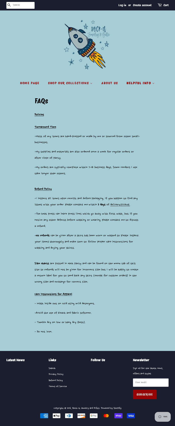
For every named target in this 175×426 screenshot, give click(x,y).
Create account (142, 5)
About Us (109, 83)
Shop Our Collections (69, 83)
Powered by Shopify (111, 408)
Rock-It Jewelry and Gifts (85, 408)
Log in (122, 5)
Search (52, 368)
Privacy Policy (56, 374)
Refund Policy (56, 380)
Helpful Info (139, 83)
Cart (166, 5)
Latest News (15, 360)
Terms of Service (58, 386)
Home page (29, 83)
